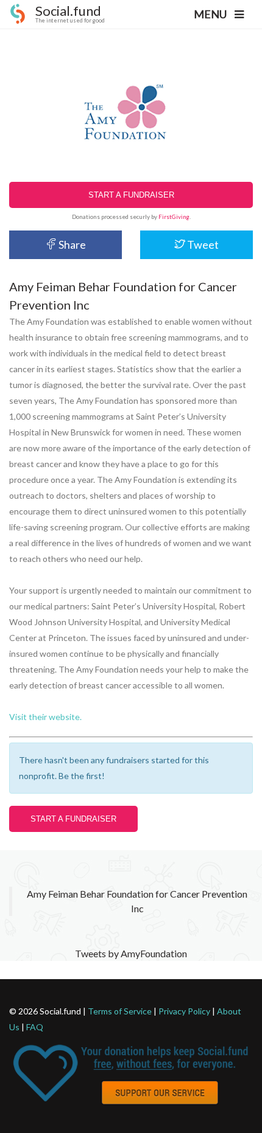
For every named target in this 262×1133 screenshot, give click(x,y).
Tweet (202, 244)
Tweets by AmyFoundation (131, 953)
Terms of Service (120, 1011)
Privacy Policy (184, 1011)
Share (71, 244)
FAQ (34, 1027)
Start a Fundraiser (131, 194)
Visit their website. (45, 717)
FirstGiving (173, 216)
